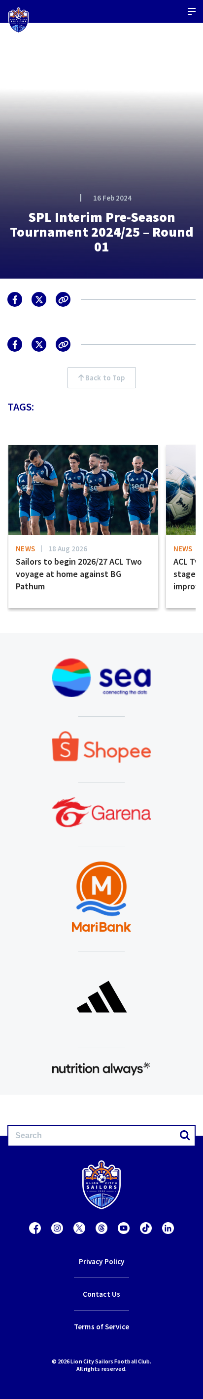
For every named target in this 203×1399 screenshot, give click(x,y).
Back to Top (104, 377)
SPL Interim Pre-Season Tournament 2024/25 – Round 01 (102, 231)
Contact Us (101, 1294)
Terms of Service (101, 1326)
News (25, 548)
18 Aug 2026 (67, 548)
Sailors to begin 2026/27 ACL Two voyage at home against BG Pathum (79, 574)
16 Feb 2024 (112, 198)
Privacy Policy (101, 1261)
